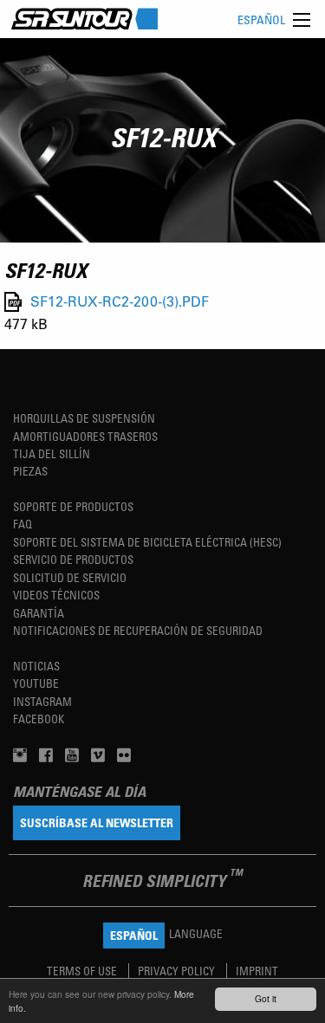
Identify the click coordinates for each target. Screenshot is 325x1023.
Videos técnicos (56, 594)
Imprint (257, 970)
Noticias (36, 665)
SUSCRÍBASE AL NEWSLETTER (96, 822)
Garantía (38, 612)
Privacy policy (178, 970)
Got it (265, 998)
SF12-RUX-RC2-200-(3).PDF (119, 302)
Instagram (42, 701)
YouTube (36, 683)
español (261, 19)
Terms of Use (83, 970)
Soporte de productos (73, 506)
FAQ (22, 523)
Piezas (30, 470)
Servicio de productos (73, 559)
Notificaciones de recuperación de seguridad (138, 630)
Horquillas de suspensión (84, 418)
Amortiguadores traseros (85, 436)
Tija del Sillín (51, 453)
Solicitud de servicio (70, 577)
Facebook (38, 718)
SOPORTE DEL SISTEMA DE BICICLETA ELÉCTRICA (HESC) (147, 541)
